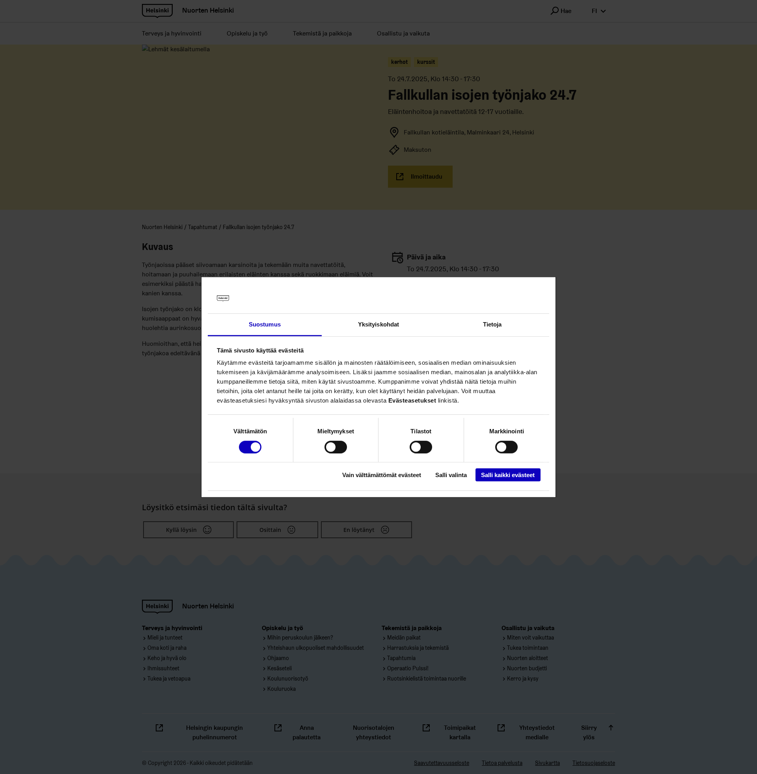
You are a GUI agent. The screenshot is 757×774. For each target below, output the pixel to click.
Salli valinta (451, 475)
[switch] (335, 446)
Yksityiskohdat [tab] (378, 324)
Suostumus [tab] (265, 324)
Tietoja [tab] (492, 324)
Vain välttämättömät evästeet (381, 475)
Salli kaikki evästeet (508, 475)
